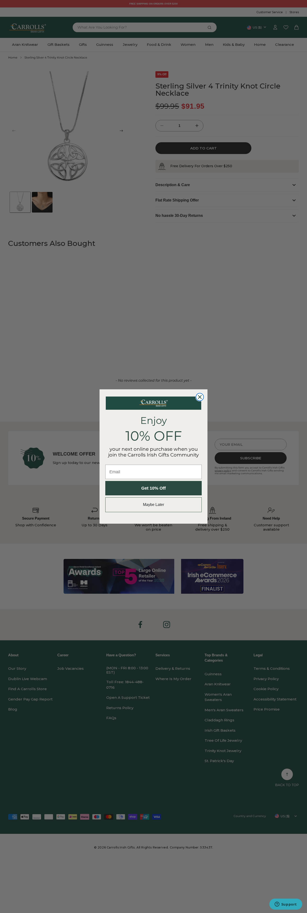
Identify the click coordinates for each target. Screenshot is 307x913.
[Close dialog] (200, 397)
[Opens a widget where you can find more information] (285, 905)
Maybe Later (153, 505)
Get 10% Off (153, 488)
